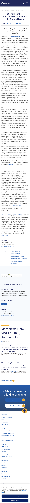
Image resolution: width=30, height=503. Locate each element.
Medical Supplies (15, 256)
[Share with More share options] (23, 23)
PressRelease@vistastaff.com (9, 246)
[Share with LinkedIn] (7, 23)
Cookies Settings (15, 496)
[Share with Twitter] (10, 23)
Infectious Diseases (16, 258)
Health (22, 256)
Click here (11, 164)
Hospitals (24, 258)
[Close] (28, 486)
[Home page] (7, 3)
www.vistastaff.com (16, 205)
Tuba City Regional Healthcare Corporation (12, 214)
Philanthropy (14, 263)
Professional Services (16, 261)
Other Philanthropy (16, 251)
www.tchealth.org (6, 235)
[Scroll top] (24, 410)
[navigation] (27, 3)
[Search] (23, 3)
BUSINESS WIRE (15, 37)
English (4, 304)
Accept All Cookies (15, 500)
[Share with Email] (17, 23)
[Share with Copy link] (20, 23)
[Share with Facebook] (14, 23)
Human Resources (15, 253)
